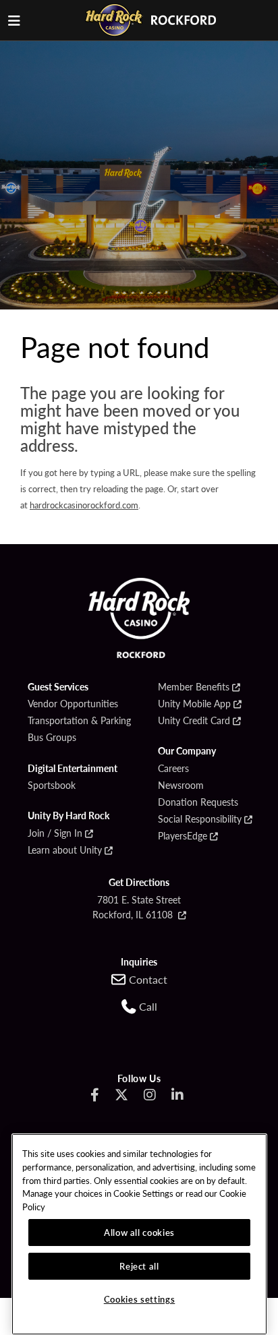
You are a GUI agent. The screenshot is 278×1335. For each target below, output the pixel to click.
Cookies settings (139, 1299)
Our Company (187, 751)
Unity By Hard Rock (68, 816)
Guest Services (58, 687)
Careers (173, 769)
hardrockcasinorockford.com (84, 504)
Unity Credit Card (194, 721)
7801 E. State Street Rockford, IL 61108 (137, 907)
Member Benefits (193, 687)
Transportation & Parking (79, 721)
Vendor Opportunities (73, 704)
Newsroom (181, 785)
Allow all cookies (139, 1232)
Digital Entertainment (72, 769)
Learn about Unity (65, 850)
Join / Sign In (55, 833)
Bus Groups (52, 738)
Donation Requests (198, 802)
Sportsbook (52, 785)
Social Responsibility (200, 819)
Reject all (139, 1265)
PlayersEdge (182, 836)
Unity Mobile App (194, 704)
